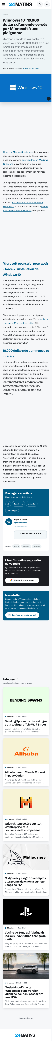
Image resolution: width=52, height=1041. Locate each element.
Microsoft (26, 550)
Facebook (18, 504)
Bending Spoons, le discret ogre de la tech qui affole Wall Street (24, 727)
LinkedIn (31, 504)
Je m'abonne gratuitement (24, 619)
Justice (16, 550)
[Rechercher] (40, 4)
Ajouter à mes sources (24, 584)
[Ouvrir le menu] (4, 4)
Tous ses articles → (21, 527)
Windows (37, 550)
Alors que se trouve (18, 152)
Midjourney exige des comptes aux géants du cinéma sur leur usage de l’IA (24, 884)
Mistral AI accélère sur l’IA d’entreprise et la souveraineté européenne (23, 831)
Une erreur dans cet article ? (27, 538)
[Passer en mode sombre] (47, 4)
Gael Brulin (7, 68)
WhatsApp (12, 510)
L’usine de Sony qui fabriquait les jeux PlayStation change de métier (24, 937)
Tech (7, 15)
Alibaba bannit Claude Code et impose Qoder (23, 778)
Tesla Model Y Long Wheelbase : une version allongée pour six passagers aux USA (24, 993)
